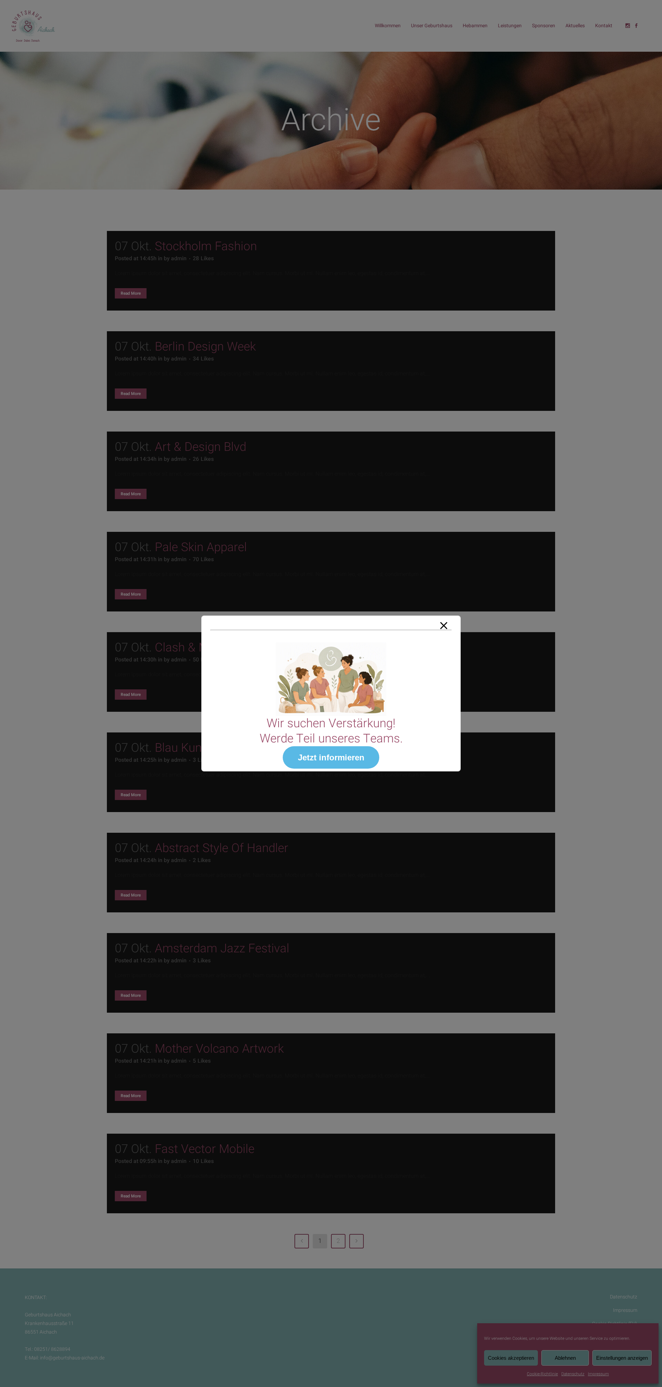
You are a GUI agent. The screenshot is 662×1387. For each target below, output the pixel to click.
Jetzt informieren (331, 757)
